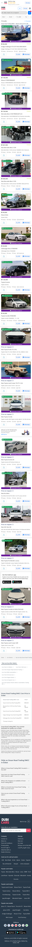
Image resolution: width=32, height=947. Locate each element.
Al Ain (13, 860)
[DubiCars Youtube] (16, 925)
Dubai (23, 860)
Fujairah (28, 860)
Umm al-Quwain (24, 864)
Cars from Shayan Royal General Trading (12, 669)
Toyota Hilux (26, 894)
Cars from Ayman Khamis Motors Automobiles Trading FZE (15, 683)
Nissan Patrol (18, 887)
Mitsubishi (23, 875)
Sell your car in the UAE (24, 845)
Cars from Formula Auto (8, 675)
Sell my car (4, 434)
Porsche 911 (19, 906)
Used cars (20, 839)
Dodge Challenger (7, 914)
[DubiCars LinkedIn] (5, 925)
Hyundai (10, 875)
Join (28, 830)
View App (28, 2)
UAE (3, 860)
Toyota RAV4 (26, 914)
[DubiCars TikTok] (19, 925)
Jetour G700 (6, 910)
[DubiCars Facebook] (9, 925)
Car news (20, 843)
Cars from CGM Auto (21, 667)
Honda (29, 875)
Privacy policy (5, 845)
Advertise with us (6, 850)
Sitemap (20, 836)
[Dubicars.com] (16, 821)
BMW (25, 872)
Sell (19, 8)
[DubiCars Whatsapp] (27, 925)
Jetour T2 (3, 906)
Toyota (3, 872)
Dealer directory (5, 852)
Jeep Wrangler (6, 898)
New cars (20, 841)
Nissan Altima (16, 891)
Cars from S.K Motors (7, 667)
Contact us (4, 839)
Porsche (16, 879)
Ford (29, 872)
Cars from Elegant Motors (8, 677)
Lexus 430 (27, 898)
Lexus (21, 872)
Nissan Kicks (27, 906)
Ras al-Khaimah (7, 864)
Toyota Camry (6, 891)
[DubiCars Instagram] (12, 925)
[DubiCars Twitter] (23, 925)
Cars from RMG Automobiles (9, 672)
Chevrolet (16, 875)
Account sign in (5, 847)
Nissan (17, 872)
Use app (25, 8)
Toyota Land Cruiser (7, 887)
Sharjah (16, 864)
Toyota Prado (26, 887)
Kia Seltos (26, 910)
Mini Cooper (9, 917)
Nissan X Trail (17, 914)
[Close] (2, 3)
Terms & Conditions (6, 843)
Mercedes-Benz (10, 872)
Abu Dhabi (8, 860)
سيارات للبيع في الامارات (24, 847)
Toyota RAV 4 (26, 891)
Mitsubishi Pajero (17, 898)
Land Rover (4, 875)
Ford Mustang (6, 894)
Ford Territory (22, 917)
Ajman (18, 860)
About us (3, 841)
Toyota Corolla (16, 894)
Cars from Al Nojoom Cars (8, 680)
